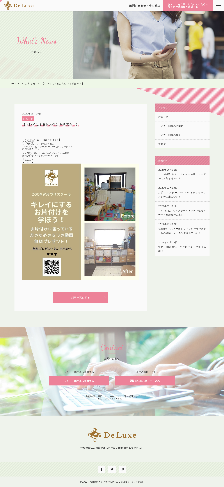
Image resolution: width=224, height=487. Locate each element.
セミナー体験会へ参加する (79, 380)
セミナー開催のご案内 (170, 125)
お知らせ (28, 118)
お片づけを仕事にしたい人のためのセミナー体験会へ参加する (188, 5)
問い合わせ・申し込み (146, 5)
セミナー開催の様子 (169, 134)
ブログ (162, 143)
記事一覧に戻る (80, 297)
